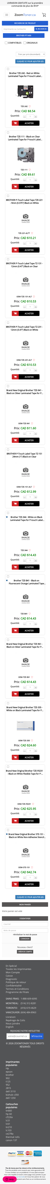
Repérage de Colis (15, 1020)
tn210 (9, 1127)
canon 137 (11, 1140)
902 (8, 1078)
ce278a (9, 1133)
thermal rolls (13, 1137)
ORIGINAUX (31, 42)
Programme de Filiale (17, 992)
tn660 (9, 1110)
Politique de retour (16, 982)
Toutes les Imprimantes (18, 969)
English (10, 1026)
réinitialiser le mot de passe (25, 934)
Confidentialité (14, 985)
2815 (8, 1088)
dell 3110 (11, 1091)
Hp (7, 1068)
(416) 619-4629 (28, 1007)
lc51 (8, 1120)
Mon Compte (13, 972)
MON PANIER (25, 904)
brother (10, 1074)
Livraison (11, 1016)
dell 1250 (11, 1097)
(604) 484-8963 (28, 1012)
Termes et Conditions (17, 988)
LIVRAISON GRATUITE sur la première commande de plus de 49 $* (25, 4)
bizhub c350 (12, 1094)
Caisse (9, 975)
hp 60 (9, 1113)
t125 (8, 1081)
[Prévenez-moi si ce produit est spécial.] (30, 106)
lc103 (8, 1130)
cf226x (9, 1117)
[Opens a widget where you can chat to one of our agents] (10, 1179)
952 (8, 1084)
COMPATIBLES (14, 42)
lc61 (8, 1123)
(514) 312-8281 (28, 1003)
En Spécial (11, 965)
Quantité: (15, 115)
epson (9, 1071)
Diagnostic (11, 979)
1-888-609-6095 (29, 998)
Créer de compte (25, 952)
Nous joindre (13, 1023)
